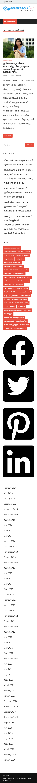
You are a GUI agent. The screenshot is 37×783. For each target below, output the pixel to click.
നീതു (26, 303)
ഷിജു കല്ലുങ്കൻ (9, 321)
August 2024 (9, 520)
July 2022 (8, 637)
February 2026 (10, 488)
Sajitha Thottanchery (22, 281)
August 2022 (9, 632)
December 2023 (10, 546)
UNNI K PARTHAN (22, 288)
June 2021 (8, 669)
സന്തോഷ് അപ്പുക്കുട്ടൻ (11, 325)
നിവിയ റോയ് (19, 303)
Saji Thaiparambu (9, 281)
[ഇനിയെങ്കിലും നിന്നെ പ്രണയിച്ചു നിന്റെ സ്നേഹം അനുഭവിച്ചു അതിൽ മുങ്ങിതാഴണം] (18, 48)
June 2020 (8, 733)
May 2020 (8, 738)
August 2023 (9, 568)
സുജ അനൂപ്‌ (8, 328)
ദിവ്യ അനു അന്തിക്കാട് (19, 299)
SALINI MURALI (9, 284)
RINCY (29, 277)
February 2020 (10, 754)
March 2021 (9, 685)
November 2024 (11, 509)
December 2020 (10, 701)
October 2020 (10, 712)
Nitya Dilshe (7, 273)
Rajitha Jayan (21, 277)
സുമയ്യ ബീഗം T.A (20, 328)
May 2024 (8, 536)
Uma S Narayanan (9, 288)
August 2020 (9, 722)
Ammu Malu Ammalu (10, 251)
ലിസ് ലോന (27, 310)
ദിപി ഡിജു (7, 299)
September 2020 (11, 717)
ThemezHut (7, 780)
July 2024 (8, 525)
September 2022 (11, 626)
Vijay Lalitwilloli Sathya (11, 292)
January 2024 (9, 541)
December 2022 (10, 610)
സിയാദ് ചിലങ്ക (24, 325)
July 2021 (8, 664)
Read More (7, 135)
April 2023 (8, 589)
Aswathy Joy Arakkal (22, 255)
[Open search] (31, 21)
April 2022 (8, 653)
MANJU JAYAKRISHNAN (11, 270)
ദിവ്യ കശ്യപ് (8, 303)
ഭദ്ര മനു (12, 306)
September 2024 (11, 514)
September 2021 (11, 658)
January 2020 (9, 760)
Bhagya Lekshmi (8, 259)
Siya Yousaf (19, 284)
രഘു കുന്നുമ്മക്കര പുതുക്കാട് (13, 310)
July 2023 (8, 573)
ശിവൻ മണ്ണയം (8, 314)
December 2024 (10, 504)
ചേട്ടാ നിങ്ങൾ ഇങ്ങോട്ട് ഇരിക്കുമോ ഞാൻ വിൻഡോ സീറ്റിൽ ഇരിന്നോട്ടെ (18, 192)
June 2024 (8, 530)
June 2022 (8, 642)
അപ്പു (5, 295)
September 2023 (11, 562)
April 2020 (8, 744)
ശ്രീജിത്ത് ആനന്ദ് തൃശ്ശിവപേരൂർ (14, 317)
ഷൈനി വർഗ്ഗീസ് (21, 321)
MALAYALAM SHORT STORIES (13, 266)
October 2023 (10, 557)
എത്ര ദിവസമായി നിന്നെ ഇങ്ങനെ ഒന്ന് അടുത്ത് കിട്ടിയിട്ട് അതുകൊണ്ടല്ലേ (17, 206)
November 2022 (11, 616)
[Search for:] (18, 145)
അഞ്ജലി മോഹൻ (25, 292)
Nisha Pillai (24, 270)
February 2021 (10, 690)
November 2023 (11, 552)
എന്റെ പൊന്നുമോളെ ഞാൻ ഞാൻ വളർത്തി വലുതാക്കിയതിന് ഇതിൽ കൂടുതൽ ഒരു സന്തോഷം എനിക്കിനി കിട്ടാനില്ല (18, 225)
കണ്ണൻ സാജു (13, 295)
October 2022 (10, 621)
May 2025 (8, 493)
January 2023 (9, 605)
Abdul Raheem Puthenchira (12, 248)
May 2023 (8, 584)
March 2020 (9, 749)
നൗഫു (6, 306)
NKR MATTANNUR (18, 273)
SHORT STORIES (7, 61)
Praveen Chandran (9, 277)
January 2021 (9, 696)
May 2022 (8, 648)
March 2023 (9, 594)
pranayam (18, 75)
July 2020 (8, 728)
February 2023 (10, 600)
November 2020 (11, 706)
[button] (18, 365)
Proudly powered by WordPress (12, 778)
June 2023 (8, 578)
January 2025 (9, 498)
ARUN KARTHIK (9, 255)
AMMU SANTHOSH (24, 251)
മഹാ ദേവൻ (21, 306)
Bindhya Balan (20, 259)
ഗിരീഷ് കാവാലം (25, 295)
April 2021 (8, 680)
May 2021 (8, 674)
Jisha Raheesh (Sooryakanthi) (12, 262)
